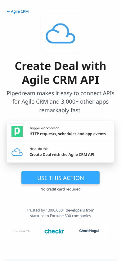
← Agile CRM (18, 11)
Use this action (60, 178)
